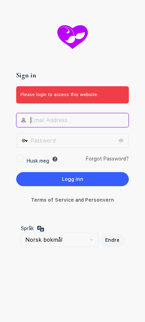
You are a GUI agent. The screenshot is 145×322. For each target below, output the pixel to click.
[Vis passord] (122, 140)
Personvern (99, 200)
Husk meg (38, 161)
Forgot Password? (107, 159)
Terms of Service (52, 200)
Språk (27, 228)
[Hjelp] (55, 159)
